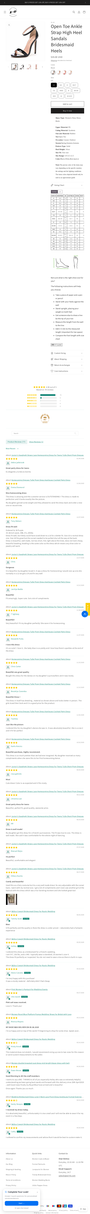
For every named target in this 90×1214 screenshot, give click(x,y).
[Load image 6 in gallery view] (29, 67)
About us (9, 1159)
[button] (5, 12)
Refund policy (52, 1210)
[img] (45, 387)
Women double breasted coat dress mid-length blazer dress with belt (40, 1063)
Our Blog (9, 1164)
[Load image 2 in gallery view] (22, 67)
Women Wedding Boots (41, 1180)
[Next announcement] (85, 2)
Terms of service (75, 1210)
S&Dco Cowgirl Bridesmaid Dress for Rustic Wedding (33, 911)
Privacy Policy (11, 1185)
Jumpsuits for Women (40, 1169)
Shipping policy (39, 1213)
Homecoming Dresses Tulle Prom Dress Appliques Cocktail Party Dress (40, 480)
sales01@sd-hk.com (67, 1175)
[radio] (53, 72)
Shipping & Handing (13, 1169)
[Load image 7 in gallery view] (36, 67)
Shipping (54, 60)
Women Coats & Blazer (40, 1159)
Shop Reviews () (36, 442)
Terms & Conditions (13, 1180)
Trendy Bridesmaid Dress (41, 1175)
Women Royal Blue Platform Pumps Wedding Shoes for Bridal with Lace (41, 1014)
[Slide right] (42, 66)
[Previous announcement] (4, 2)
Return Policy (11, 1175)
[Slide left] (8, 66)
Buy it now (67, 111)
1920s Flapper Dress (39, 1185)
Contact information (52, 1213)
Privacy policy (63, 1210)
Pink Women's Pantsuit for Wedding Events (29, 989)
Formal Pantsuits (38, 1164)
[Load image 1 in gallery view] (15, 67)
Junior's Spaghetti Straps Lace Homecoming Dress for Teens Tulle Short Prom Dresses (47, 455)
